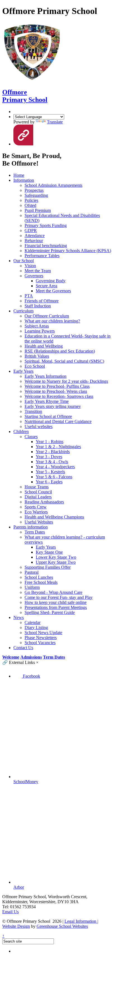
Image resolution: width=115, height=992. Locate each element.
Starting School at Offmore (48, 416)
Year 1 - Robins (49, 441)
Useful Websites (39, 522)
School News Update (43, 632)
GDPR (31, 230)
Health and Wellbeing (44, 346)
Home (18, 175)
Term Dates (35, 532)
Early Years (23, 371)
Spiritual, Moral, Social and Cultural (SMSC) (64, 361)
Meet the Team (38, 270)
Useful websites (38, 426)
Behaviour (34, 240)
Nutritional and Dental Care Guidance (58, 421)
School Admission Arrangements (53, 185)
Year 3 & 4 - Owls (52, 461)
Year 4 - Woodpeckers (55, 466)
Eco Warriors (36, 512)
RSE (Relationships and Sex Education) (60, 351)
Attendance (35, 235)
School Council (38, 491)
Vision (30, 265)
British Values (37, 356)
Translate (55, 121)
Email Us (10, 911)
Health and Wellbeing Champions (54, 517)
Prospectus (34, 190)
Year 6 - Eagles (49, 481)
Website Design (16, 926)
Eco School (35, 366)
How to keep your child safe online (56, 602)
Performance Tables (42, 255)
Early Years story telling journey (53, 406)
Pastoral (32, 572)
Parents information (30, 527)
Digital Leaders (38, 496)
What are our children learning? (52, 321)
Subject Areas (37, 326)
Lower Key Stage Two (56, 557)
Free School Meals (41, 582)
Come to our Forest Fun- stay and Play (59, 597)
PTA (29, 295)
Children (21, 431)
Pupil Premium (38, 210)
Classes (31, 436)
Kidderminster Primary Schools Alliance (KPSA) (68, 250)
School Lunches (39, 577)
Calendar (32, 622)
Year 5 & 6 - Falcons (54, 476)
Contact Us (23, 647)
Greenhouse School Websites (62, 926)
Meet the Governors (53, 290)
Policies (31, 200)
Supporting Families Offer (48, 567)
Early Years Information (45, 376)
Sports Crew (36, 507)
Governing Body (51, 280)
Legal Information (81, 921)
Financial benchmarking (46, 245)
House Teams (37, 486)
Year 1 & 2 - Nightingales (58, 446)
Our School (23, 260)
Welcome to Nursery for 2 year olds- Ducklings (66, 381)
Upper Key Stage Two (56, 562)
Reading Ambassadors (44, 501)
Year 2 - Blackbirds (53, 451)
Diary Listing (36, 627)
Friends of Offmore (42, 300)
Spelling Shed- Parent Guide (50, 612)
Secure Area (46, 285)
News (18, 617)
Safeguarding (36, 195)
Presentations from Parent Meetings (56, 607)
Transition (33, 411)
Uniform (32, 587)
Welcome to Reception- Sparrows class (59, 396)
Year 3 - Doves (49, 456)
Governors (34, 275)
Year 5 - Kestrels (50, 471)
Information (23, 180)
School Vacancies (40, 642)
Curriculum (23, 311)
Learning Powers (40, 331)
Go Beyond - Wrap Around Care (53, 592)
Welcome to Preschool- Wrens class (56, 391)
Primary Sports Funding (46, 225)
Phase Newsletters (41, 637)
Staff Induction (38, 305)
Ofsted (30, 205)
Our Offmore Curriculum (47, 316)
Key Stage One (49, 552)
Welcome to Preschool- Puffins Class (57, 386)
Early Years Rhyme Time (47, 401)
